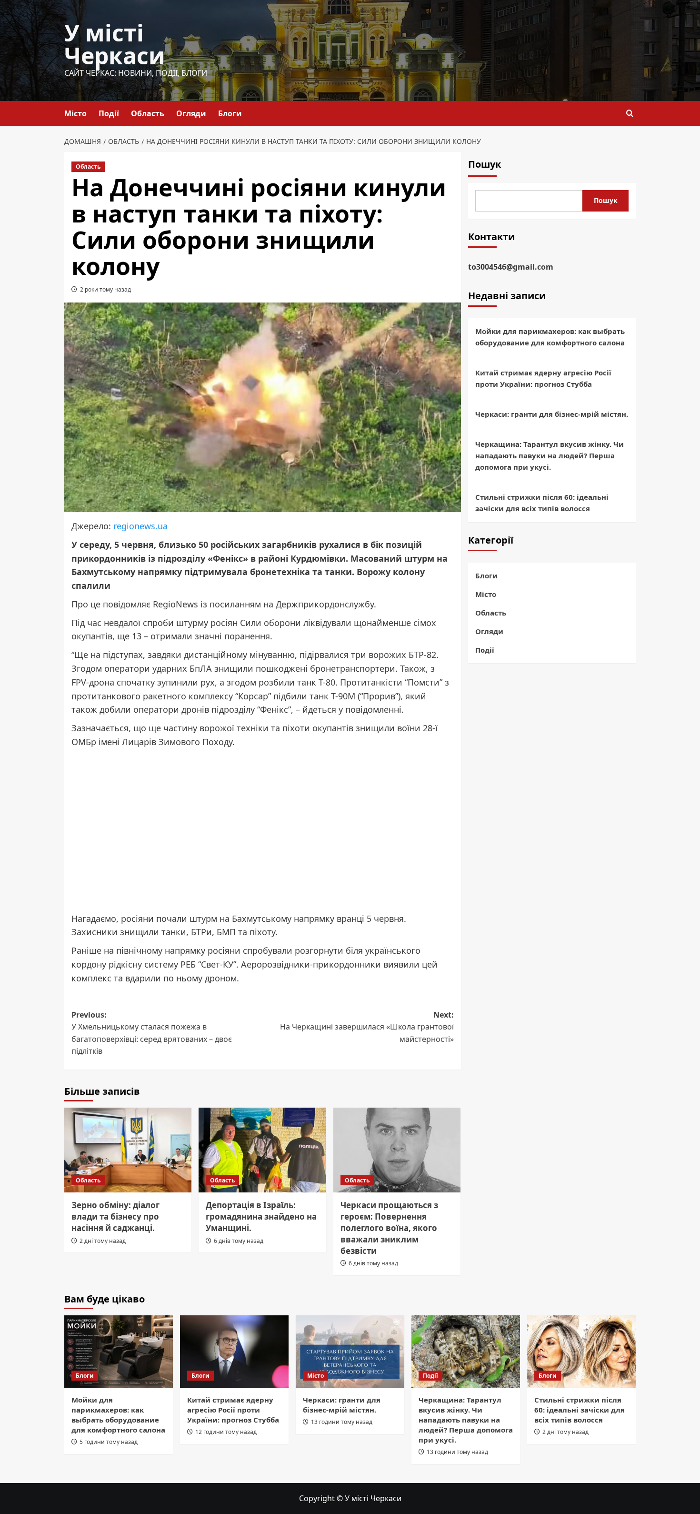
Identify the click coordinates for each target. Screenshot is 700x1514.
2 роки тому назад (105, 289)
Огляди (191, 113)
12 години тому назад (226, 1432)
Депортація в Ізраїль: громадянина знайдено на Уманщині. (261, 1216)
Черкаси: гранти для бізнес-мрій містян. (551, 414)
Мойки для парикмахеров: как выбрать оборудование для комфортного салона (550, 337)
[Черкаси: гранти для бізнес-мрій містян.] (350, 1351)
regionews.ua (140, 526)
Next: (366, 1026)
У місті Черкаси (114, 44)
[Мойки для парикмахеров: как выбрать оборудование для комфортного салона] (118, 1351)
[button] (630, 113)
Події (109, 113)
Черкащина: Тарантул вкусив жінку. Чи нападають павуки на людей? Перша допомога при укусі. (549, 456)
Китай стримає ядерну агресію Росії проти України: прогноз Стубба (543, 378)
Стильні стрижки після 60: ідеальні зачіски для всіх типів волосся (542, 503)
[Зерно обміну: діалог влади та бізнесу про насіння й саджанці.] (127, 1150)
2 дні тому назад (103, 1241)
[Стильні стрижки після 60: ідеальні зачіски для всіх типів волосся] (581, 1351)
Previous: (151, 1033)
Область (147, 113)
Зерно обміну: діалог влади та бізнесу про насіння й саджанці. (115, 1216)
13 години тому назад (341, 1422)
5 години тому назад (109, 1442)
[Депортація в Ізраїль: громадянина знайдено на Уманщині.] (262, 1150)
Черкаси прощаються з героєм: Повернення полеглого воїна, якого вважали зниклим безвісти (389, 1228)
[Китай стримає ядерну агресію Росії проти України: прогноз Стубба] (234, 1351)
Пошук (484, 164)
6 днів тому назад (238, 1241)
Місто (75, 113)
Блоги (230, 113)
